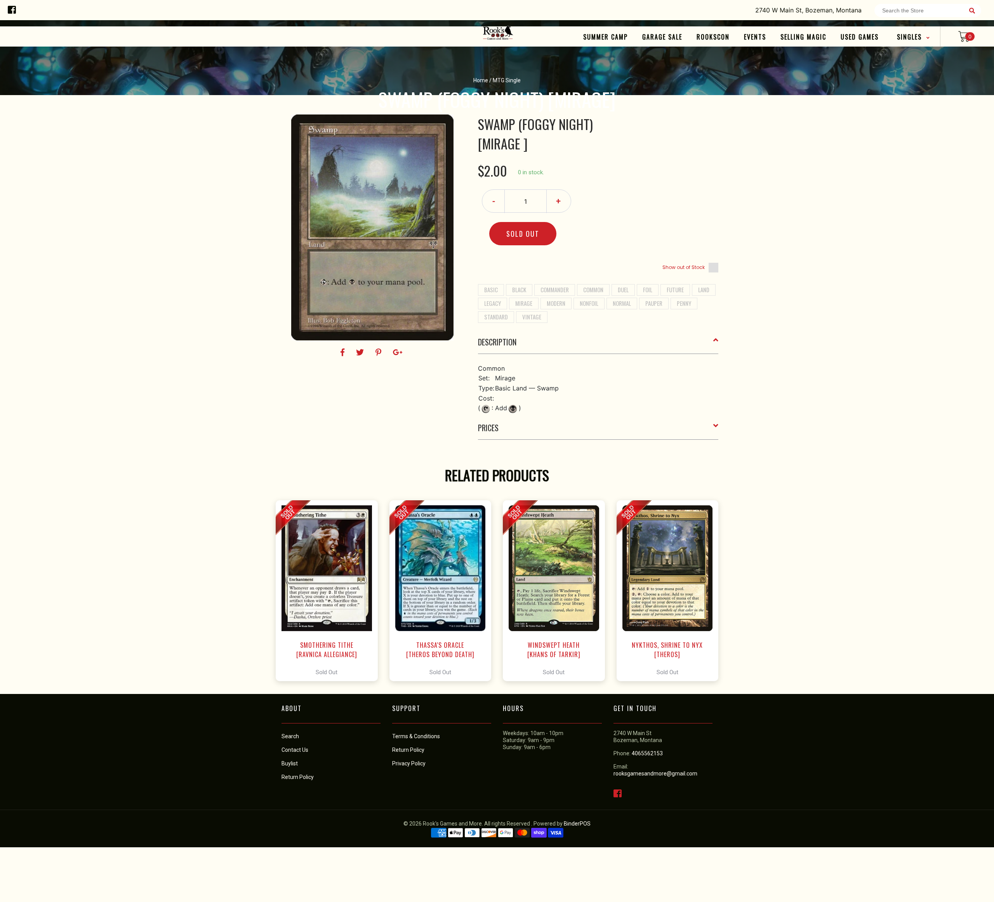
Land (703, 289)
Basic (491, 289)
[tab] (598, 345)
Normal (622, 303)
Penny (684, 303)
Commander (554, 289)
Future (675, 289)
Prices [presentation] (488, 428)
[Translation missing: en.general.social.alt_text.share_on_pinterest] (379, 352)
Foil (647, 289)
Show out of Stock (683, 267)
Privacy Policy (409, 763)
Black (519, 289)
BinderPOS (577, 823)
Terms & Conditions (416, 736)
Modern (556, 303)
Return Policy (408, 750)
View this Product (330, 591)
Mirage (523, 303)
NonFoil (589, 303)
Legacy (492, 303)
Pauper (653, 303)
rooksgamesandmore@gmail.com (655, 773)
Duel (623, 289)
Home (480, 80)
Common (593, 289)
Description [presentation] (497, 342)
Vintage (531, 316)
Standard (496, 316)
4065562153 (647, 753)
